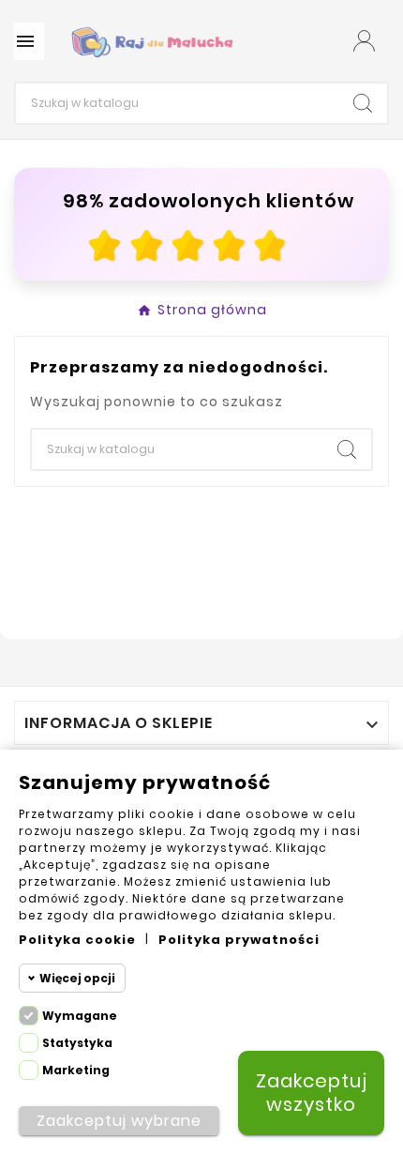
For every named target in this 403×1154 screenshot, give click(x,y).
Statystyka (77, 1043)
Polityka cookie (77, 940)
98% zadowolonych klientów (208, 201)
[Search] (362, 103)
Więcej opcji (77, 978)
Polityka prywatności (239, 940)
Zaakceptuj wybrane (119, 1120)
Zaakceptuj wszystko (311, 1092)
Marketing (76, 1070)
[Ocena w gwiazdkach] (187, 245)
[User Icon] (364, 41)
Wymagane (79, 1016)
